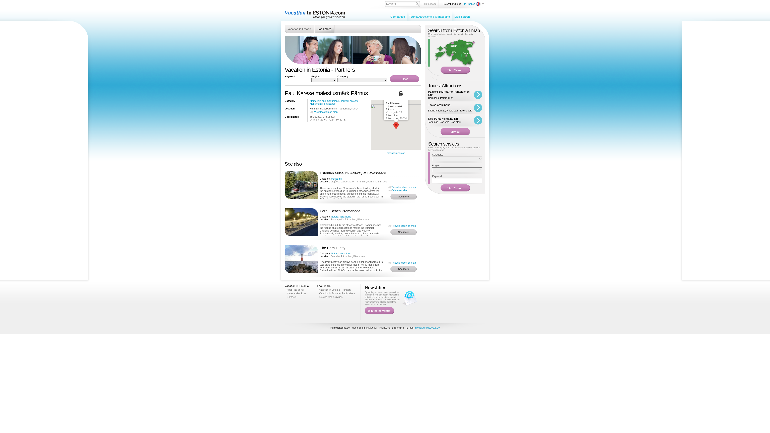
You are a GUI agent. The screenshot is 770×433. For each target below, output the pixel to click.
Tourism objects (349, 101)
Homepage (430, 4)
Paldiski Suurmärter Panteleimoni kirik (449, 93)
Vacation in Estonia (300, 28)
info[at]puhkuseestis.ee (427, 327)
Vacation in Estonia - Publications (337, 293)
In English (469, 4)
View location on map (326, 112)
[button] (396, 125)
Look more (324, 28)
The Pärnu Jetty (332, 248)
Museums (336, 178)
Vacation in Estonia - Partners (335, 289)
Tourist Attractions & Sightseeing (429, 16)
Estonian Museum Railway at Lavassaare (353, 173)
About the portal (295, 289)
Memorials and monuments (324, 101)
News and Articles (296, 293)
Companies (397, 16)
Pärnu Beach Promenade (340, 211)
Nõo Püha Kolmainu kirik (443, 118)
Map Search (462, 16)
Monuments (316, 103)
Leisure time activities (330, 297)
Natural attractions (341, 216)
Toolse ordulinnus (439, 104)
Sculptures (329, 103)
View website (399, 190)
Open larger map (396, 153)
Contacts (291, 297)
